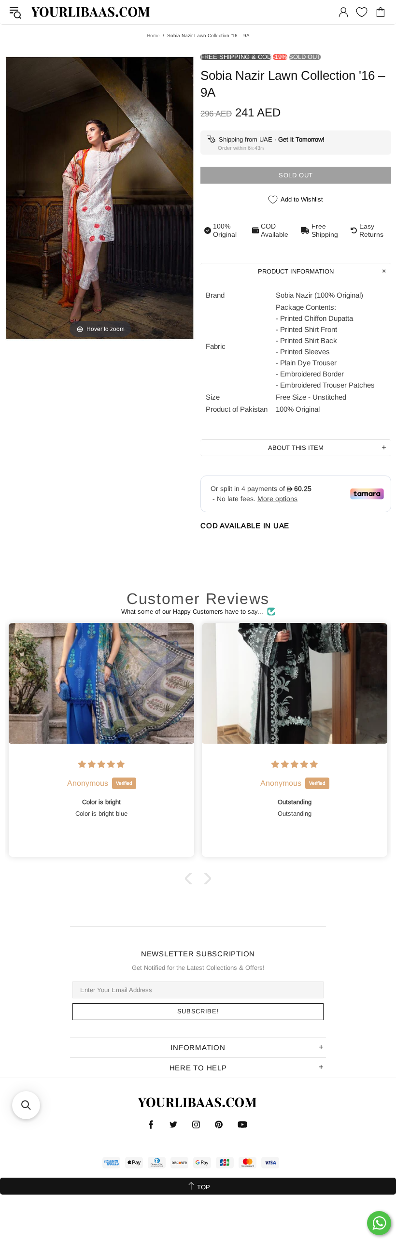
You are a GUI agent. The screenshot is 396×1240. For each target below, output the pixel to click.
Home (153, 35)
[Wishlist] (361, 12)
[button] (191, 878)
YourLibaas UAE (91, 12)
